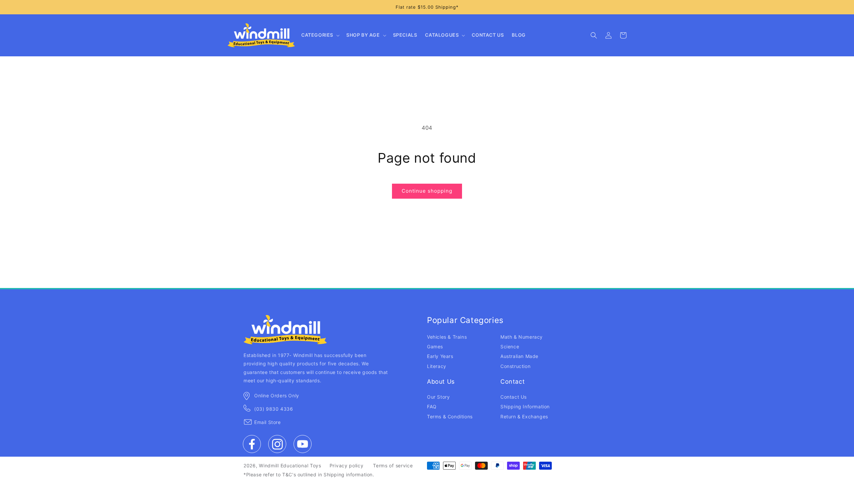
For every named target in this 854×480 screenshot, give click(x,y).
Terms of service (393, 465)
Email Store (267, 422)
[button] (319, 35)
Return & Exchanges (524, 416)
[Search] (593, 35)
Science (509, 346)
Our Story (438, 397)
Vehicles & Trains (447, 337)
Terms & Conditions (450, 416)
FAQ (432, 406)
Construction (515, 366)
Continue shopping (427, 191)
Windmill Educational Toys (290, 465)
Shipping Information (525, 406)
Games (435, 346)
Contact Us (513, 397)
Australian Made (519, 356)
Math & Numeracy (521, 337)
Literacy (436, 366)
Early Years (440, 356)
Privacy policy (347, 465)
